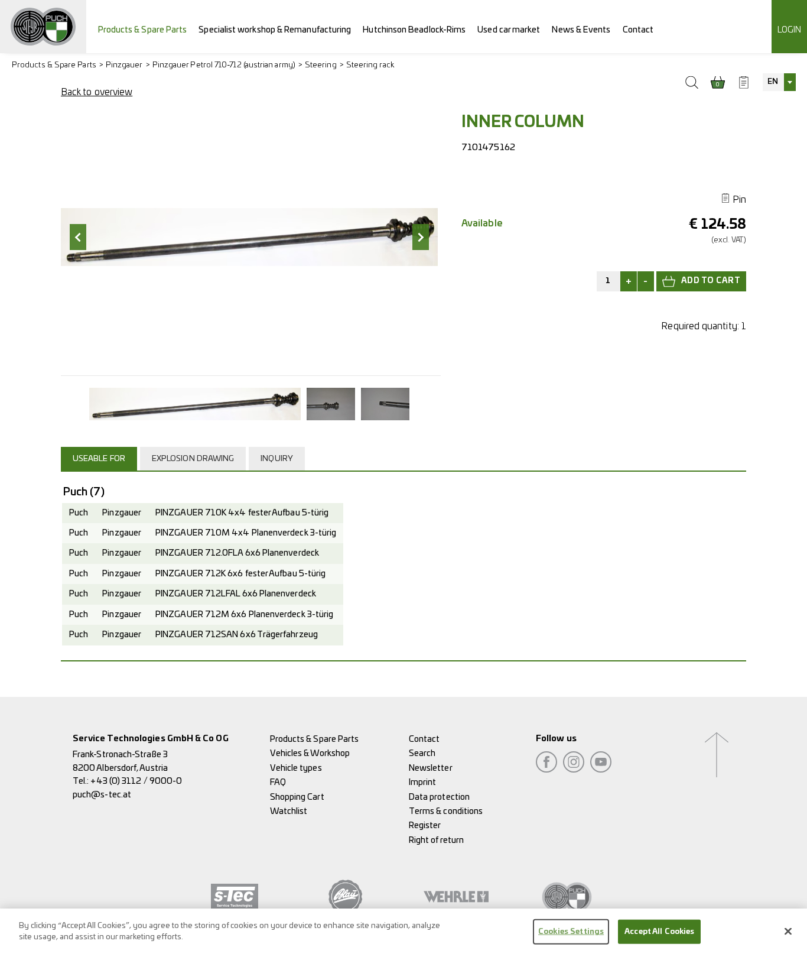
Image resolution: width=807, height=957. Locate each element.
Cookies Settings (571, 932)
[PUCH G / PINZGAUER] (43, 26)
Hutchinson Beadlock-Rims (414, 29)
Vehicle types (296, 768)
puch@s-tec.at (102, 794)
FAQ (278, 782)
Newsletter (431, 768)
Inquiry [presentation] (277, 459)
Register (425, 825)
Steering (321, 65)
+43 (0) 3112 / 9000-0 (136, 781)
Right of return (436, 840)
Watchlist (289, 811)
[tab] (100, 459)
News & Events (581, 29)
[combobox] (779, 82)
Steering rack (370, 65)
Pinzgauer (124, 65)
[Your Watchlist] (744, 82)
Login (789, 29)
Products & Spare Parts (142, 29)
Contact (638, 29)
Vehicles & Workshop (310, 753)
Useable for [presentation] (99, 459)
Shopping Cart (297, 797)
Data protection (439, 797)
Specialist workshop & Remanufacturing (275, 29)
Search (422, 753)
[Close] (788, 931)
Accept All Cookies (659, 932)
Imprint (423, 782)
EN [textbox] (772, 82)
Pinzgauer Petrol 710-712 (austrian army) (223, 65)
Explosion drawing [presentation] (193, 459)
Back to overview (96, 92)
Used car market (508, 29)
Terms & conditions (446, 811)
